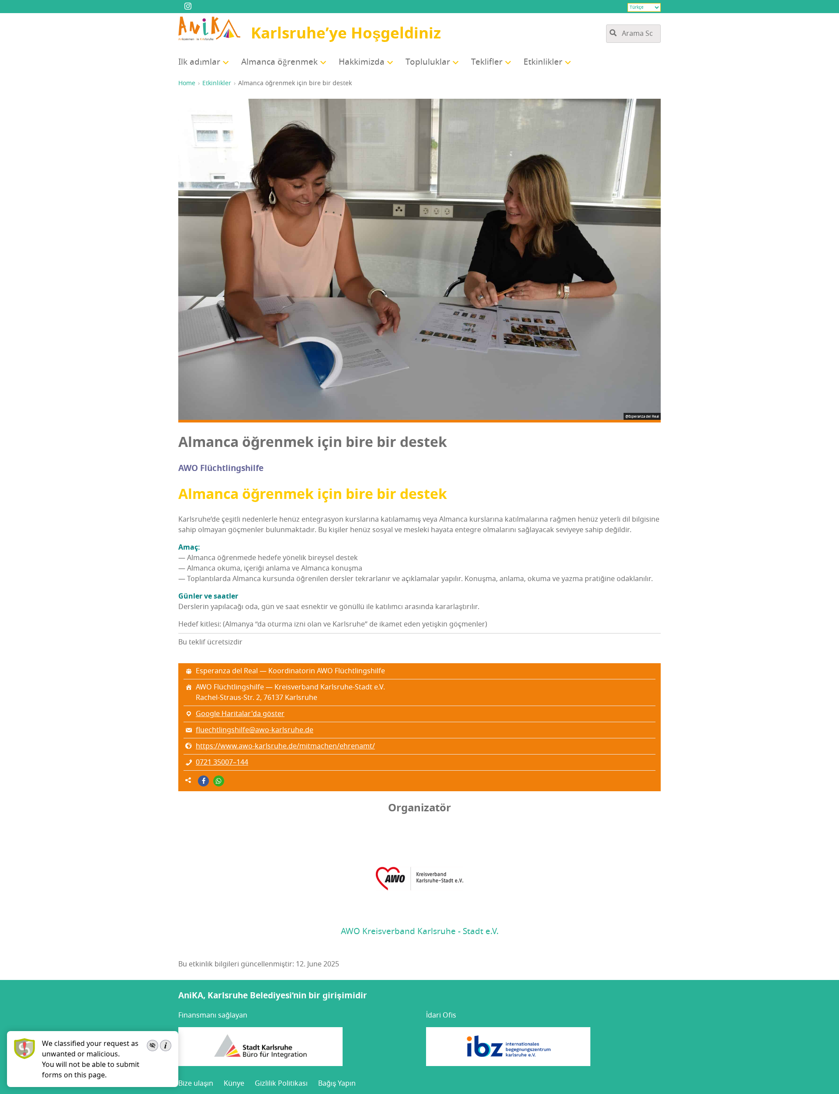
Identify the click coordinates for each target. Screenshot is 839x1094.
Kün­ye (234, 1083)
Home (186, 83)
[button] (203, 780)
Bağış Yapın (337, 1083)
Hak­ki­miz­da (362, 62)
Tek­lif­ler (487, 62)
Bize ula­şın (195, 1083)
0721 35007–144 (222, 762)
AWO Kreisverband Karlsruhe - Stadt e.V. (420, 931)
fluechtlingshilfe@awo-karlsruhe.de (254, 730)
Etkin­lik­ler (543, 62)
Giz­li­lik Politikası (281, 1083)
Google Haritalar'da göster (240, 714)
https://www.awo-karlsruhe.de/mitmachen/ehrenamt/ (285, 746)
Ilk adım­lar (199, 62)
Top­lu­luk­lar (428, 62)
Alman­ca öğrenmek (279, 62)
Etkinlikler (216, 83)
